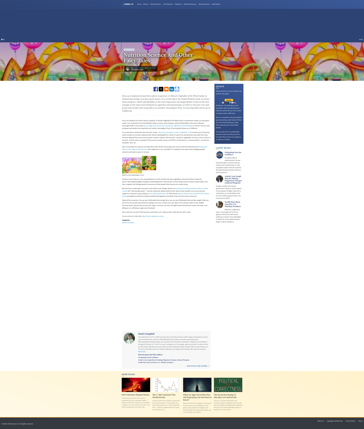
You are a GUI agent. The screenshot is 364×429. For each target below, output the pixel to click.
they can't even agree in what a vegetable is (173, 132)
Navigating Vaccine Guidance (148, 357)
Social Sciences (204, 4)
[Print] (177, 89)
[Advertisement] (182, 24)
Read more (142, 352)
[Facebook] (2, 39)
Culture (145, 4)
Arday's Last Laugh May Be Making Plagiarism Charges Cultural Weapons (163, 360)
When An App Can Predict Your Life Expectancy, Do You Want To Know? (197, 397)
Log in (361, 39)
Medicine (178, 4)
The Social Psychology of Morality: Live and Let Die (225, 396)
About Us (321, 421)
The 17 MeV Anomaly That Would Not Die (163, 396)
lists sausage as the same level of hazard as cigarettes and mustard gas (168, 126)
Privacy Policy (350, 421)
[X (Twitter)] (4, 39)
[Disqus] (166, 250)
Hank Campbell (139, 68)
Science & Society (129, 49)
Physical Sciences (190, 4)
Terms (360, 421)
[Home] (128, 4)
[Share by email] (166, 89)
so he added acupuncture (157, 193)
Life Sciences (167, 4)
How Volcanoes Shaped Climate (135, 394)
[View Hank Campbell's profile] (127, 69)
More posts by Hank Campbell (197, 366)
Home (139, 4)
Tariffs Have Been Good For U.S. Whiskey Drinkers (155, 362)
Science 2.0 (151, 68)
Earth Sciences (156, 4)
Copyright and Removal (335, 421)
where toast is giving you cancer (153, 216)
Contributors (216, 4)
